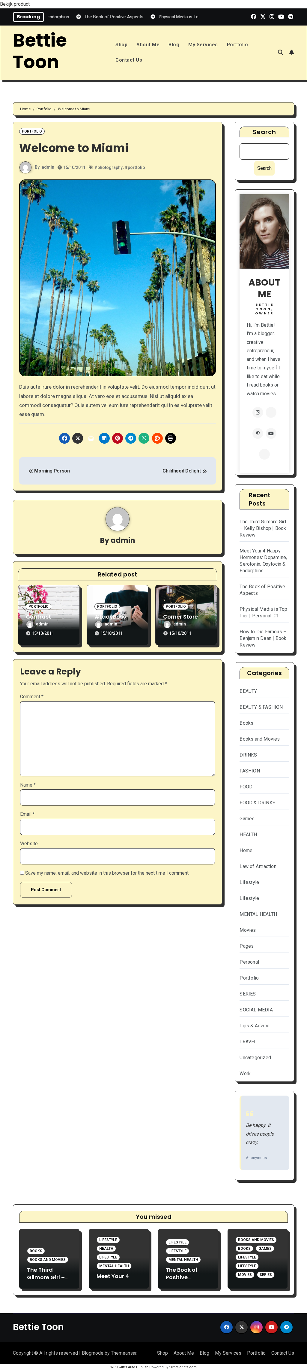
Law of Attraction (258, 866)
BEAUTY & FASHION (261, 707)
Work (245, 1073)
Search (264, 132)
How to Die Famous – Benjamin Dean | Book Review (263, 638)
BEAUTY (248, 691)
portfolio (136, 167)
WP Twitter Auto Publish (129, 1367)
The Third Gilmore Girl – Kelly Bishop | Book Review (263, 528)
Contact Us (128, 60)
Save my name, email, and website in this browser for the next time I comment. (107, 873)
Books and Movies (260, 739)
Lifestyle (249, 882)
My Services (203, 44)
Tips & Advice (255, 1026)
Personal (249, 962)
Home (246, 850)
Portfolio (237, 44)
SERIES (248, 994)
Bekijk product (15, 4)
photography (110, 167)
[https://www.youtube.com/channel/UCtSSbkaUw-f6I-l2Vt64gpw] (271, 433)
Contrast (38, 616)
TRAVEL (248, 1041)
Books (246, 723)
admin (48, 167)
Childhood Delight (182, 471)
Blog (173, 44)
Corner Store (180, 616)
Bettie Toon (40, 51)
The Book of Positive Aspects (182, 1277)
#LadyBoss (110, 616)
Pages (247, 946)
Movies (248, 930)
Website (29, 843)
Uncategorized (255, 1057)
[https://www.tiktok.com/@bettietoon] (264, 454)
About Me (147, 44)
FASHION (250, 771)
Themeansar (123, 1353)
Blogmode (92, 1353)
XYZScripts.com (184, 1367)
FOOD (246, 787)
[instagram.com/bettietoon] (257, 412)
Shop (121, 44)
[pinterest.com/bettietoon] (257, 433)
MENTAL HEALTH (258, 914)
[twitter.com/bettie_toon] (271, 412)
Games (247, 818)
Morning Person (51, 471)
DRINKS (248, 755)
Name (28, 785)
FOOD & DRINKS (258, 803)
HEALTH (248, 834)
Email (27, 814)
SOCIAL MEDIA (256, 1010)
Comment (31, 696)
